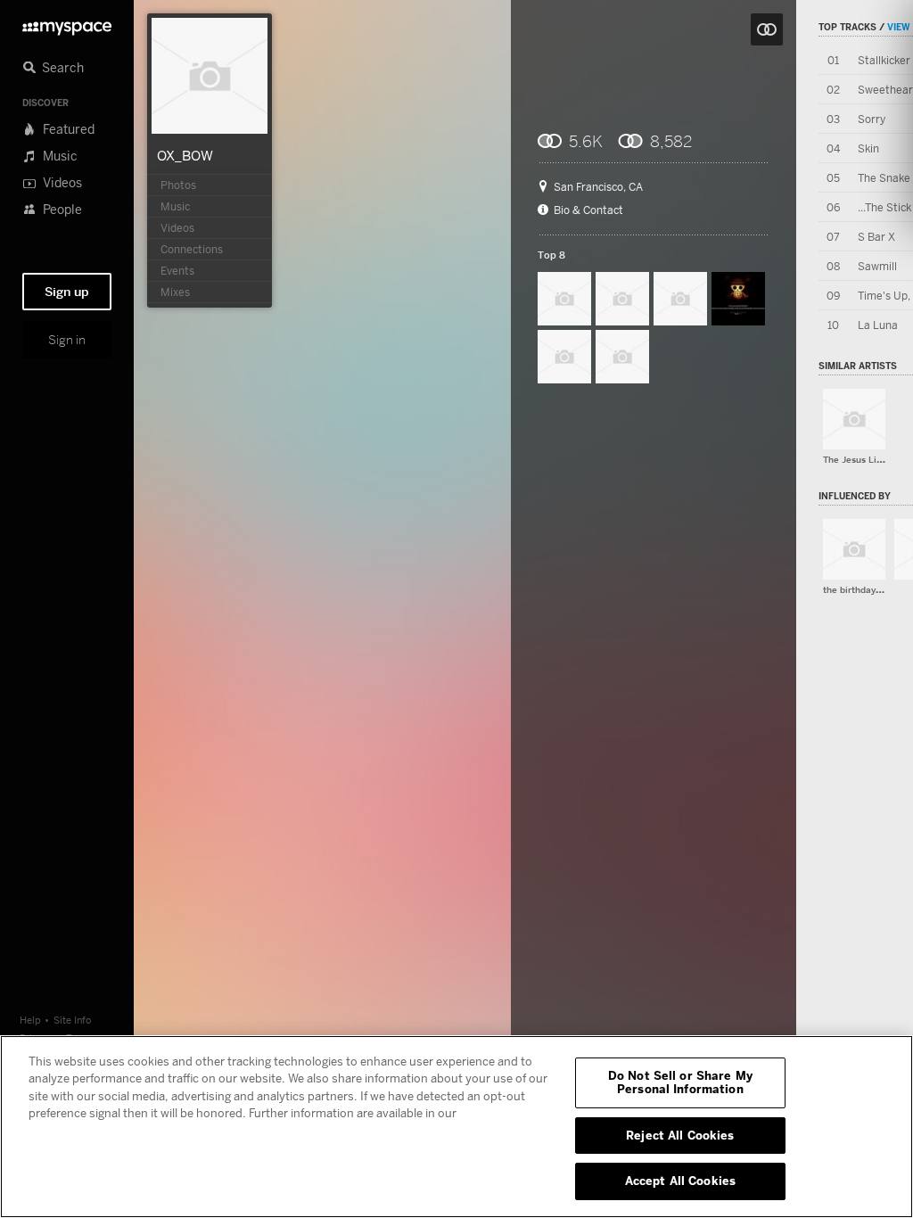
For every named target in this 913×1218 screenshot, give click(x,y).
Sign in (67, 340)
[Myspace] (66, 23)
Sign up (67, 292)
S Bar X (876, 236)
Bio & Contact (588, 210)
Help (30, 1019)
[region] (456, 1126)
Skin (868, 148)
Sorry (871, 119)
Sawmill (877, 266)
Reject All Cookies (680, 1135)
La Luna (878, 325)
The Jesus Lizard (859, 459)
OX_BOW (185, 155)
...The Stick (884, 207)
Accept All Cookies (680, 1181)
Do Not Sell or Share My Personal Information (680, 1082)
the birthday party (862, 590)
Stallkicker (884, 60)
